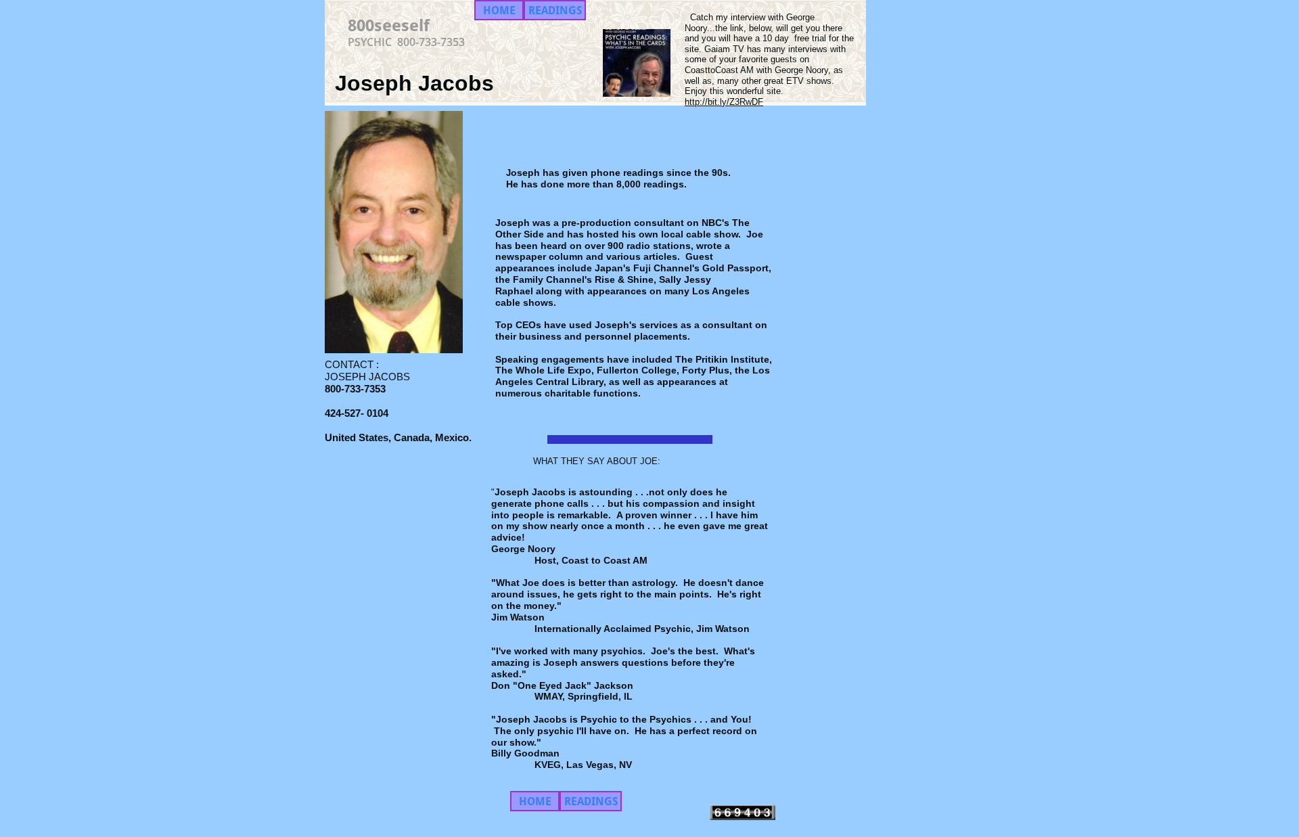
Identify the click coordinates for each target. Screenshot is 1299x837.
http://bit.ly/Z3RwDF (724, 102)
